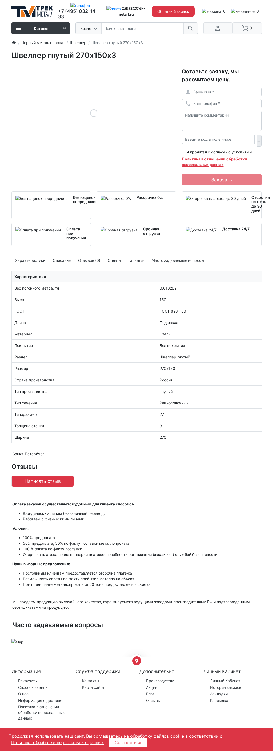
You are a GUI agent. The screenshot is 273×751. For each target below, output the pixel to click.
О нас (23, 693)
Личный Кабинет (225, 680)
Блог (150, 693)
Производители (160, 680)
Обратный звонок (173, 11)
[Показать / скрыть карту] (136, 660)
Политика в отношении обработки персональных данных (41, 712)
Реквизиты (28, 680)
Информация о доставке (40, 700)
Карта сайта (93, 687)
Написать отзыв (43, 481)
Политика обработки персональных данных (57, 742)
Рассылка (219, 700)
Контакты (90, 680)
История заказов (225, 687)
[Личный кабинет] (218, 28)
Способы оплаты (33, 687)
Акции (151, 687)
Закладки (219, 693)
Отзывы (153, 700)
